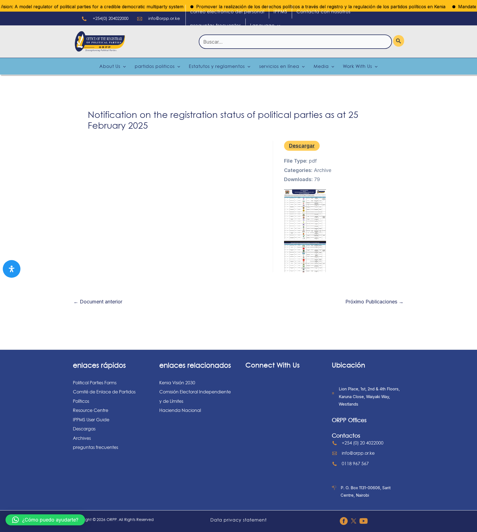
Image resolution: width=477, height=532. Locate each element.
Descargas (84, 429)
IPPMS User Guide (91, 419)
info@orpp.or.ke (164, 18)
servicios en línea (279, 66)
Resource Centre (90, 410)
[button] (45, 519)
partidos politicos (155, 66)
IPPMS (280, 11)
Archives (82, 438)
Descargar (302, 146)
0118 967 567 (355, 463)
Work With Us (357, 66)
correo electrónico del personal (227, 11)
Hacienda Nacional (180, 410)
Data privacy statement (238, 520)
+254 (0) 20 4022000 (362, 443)
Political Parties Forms (94, 382)
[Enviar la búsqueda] (398, 41)
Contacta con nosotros (323, 11)
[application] (277, 25)
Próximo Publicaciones (374, 301)
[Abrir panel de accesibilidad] (11, 269)
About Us (109, 66)
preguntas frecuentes (215, 25)
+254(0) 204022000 (110, 18)
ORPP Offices (349, 420)
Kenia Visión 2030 (177, 382)
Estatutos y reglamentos (217, 66)
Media (321, 66)
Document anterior (97, 301)
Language (262, 25)
